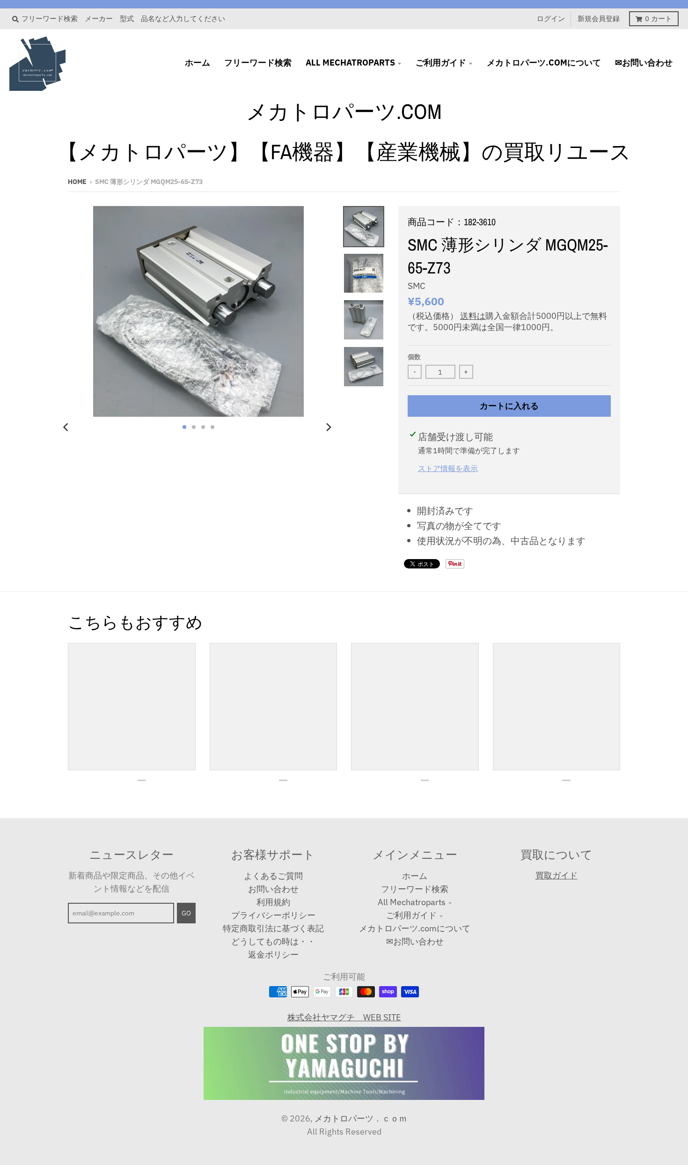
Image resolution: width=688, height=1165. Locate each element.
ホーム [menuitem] (197, 62)
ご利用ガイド (411, 915)
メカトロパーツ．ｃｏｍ (361, 1118)
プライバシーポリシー (273, 915)
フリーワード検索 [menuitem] (258, 62)
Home (77, 181)
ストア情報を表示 (448, 468)
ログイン (551, 18)
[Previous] (67, 427)
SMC (416, 285)
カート (658, 18)
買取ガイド (556, 875)
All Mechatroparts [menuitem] (350, 62)
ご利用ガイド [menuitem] (441, 62)
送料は (472, 315)
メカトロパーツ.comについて (414, 928)
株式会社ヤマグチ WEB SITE (344, 1017)
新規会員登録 (599, 18)
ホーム (414, 875)
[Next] (328, 427)
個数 (414, 357)
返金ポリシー (273, 954)
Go (186, 913)
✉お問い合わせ (415, 941)
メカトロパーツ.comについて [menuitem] (544, 62)
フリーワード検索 (414, 889)
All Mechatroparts (412, 902)
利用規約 (273, 902)
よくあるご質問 (273, 875)
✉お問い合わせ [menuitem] (644, 62)
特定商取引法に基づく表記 (273, 928)
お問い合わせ (273, 889)
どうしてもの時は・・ (273, 941)
